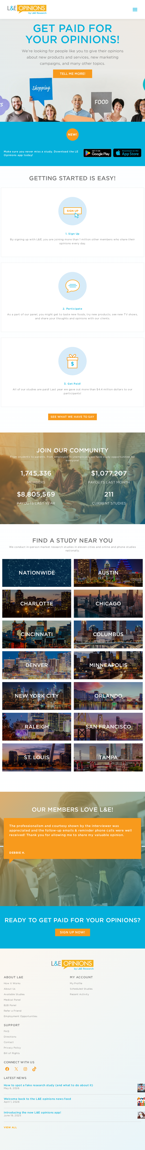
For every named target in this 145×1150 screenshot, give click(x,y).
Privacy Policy (12, 1047)
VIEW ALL (10, 1127)
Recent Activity (79, 994)
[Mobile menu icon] (135, 9)
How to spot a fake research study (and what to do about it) (48, 1085)
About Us (9, 989)
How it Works (12, 983)
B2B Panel (10, 1005)
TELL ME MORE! (72, 74)
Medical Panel (12, 1000)
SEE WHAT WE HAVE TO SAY (72, 416)
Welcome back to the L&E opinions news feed (37, 1098)
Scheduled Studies (81, 989)
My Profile (76, 983)
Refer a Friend (12, 1010)
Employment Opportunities (20, 1016)
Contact (9, 1042)
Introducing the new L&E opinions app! (32, 1112)
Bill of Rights (12, 1053)
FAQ (6, 1031)
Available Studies (14, 994)
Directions (10, 1036)
